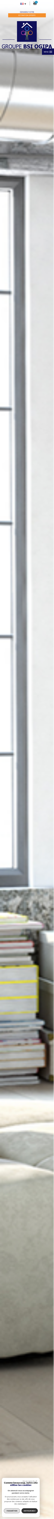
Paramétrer (12, 1511)
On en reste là (28, 1481)
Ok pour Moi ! (30, 1511)
